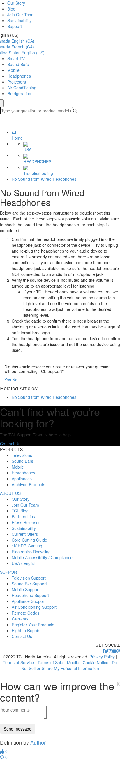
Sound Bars (18, 64)
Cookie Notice (95, 662)
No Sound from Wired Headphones (44, 179)
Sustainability (19, 20)
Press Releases (26, 522)
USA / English (24, 563)
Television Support (29, 578)
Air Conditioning (21, 88)
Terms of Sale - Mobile (58, 662)
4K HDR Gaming (27, 546)
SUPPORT (10, 572)
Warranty (20, 619)
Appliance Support (28, 601)
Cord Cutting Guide (29, 540)
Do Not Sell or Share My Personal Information (69, 665)
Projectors (16, 82)
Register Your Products (33, 624)
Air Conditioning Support (34, 607)
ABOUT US (10, 493)
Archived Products (28, 484)
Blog (11, 9)
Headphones (19, 76)
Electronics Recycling (31, 551)
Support (14, 26)
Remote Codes (25, 613)
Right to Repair (25, 630)
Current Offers (25, 534)
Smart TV (16, 58)
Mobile (13, 70)
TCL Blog (20, 511)
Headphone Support (30, 595)
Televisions (22, 455)
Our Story (16, 3)
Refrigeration (19, 93)
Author (38, 742)
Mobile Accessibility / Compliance (42, 557)
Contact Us (10, 443)
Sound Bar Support (29, 584)
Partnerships (23, 516)
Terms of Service (18, 662)
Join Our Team (21, 15)
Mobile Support (26, 589)
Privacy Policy (102, 657)
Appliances (22, 478)
